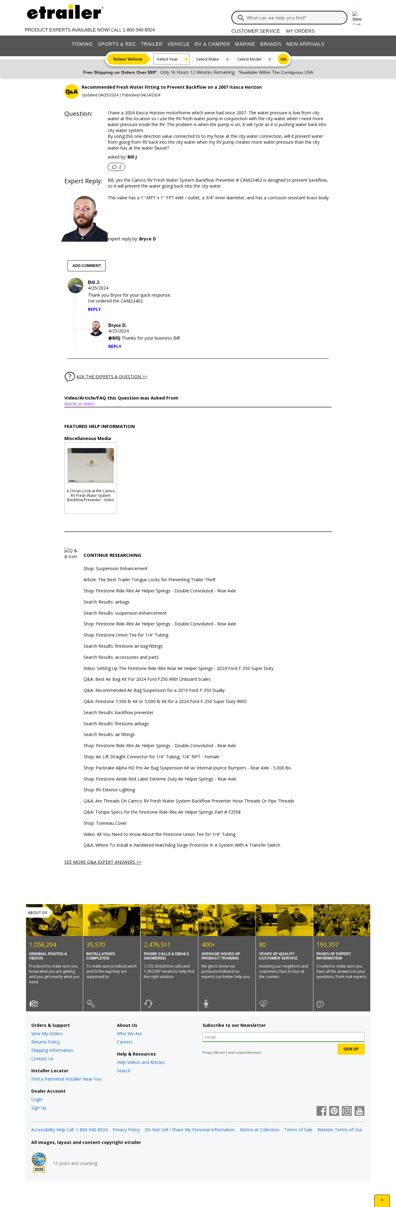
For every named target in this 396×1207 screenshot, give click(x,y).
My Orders (300, 31)
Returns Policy (45, 1042)
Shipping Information (52, 1050)
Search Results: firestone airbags (116, 723)
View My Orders (47, 1033)
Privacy (208, 1052)
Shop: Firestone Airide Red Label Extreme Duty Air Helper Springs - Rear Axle (160, 779)
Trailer (152, 44)
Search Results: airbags (107, 602)
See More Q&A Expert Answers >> (102, 862)
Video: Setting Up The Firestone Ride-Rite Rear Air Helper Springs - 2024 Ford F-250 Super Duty (178, 668)
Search (124, 1071)
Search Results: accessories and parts (121, 657)
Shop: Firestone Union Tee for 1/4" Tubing (126, 635)
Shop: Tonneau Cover (105, 823)
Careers (124, 1042)
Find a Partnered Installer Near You (66, 1079)
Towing (82, 44)
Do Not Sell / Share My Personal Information (190, 1130)
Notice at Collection (259, 1130)
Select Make (207, 59)
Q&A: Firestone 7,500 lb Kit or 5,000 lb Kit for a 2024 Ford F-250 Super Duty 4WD (165, 701)
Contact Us (42, 1058)
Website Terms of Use (339, 1130)
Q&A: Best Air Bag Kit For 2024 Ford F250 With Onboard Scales (147, 679)
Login (36, 1099)
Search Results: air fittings (109, 734)
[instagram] (347, 1111)
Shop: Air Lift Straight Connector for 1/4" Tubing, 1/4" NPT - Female (151, 757)
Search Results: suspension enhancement (125, 613)
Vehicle (179, 44)
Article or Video (79, 404)
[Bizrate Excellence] (39, 1163)
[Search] (241, 18)
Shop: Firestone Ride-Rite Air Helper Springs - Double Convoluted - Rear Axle (160, 591)
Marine (245, 44)
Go (283, 59)
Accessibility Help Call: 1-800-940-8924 (69, 1130)
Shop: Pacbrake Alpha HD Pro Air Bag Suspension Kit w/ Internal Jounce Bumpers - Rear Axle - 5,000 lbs (187, 768)
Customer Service (255, 31)
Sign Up (38, 1108)
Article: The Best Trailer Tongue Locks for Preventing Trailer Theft (150, 579)
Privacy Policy (126, 1130)
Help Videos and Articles (141, 1062)
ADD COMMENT (86, 266)
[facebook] (321, 1111)
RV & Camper (212, 44)
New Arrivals (305, 44)
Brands (271, 44)
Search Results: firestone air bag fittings (123, 646)
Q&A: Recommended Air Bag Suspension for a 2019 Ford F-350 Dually (154, 690)
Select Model (249, 59)
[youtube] (359, 1111)
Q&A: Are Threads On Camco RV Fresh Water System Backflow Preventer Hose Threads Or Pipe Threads (189, 801)
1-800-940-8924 (139, 29)
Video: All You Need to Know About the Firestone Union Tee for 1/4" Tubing (159, 834)
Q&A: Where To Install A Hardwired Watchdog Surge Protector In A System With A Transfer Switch (182, 845)
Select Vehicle (128, 59)
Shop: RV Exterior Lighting (109, 790)
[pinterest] (334, 1111)
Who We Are (129, 1033)
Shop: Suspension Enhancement (116, 568)
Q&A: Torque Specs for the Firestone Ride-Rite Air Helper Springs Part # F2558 (162, 812)
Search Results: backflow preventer (118, 712)
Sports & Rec (117, 44)
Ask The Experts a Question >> (111, 376)
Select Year (167, 59)
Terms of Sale (298, 1130)
